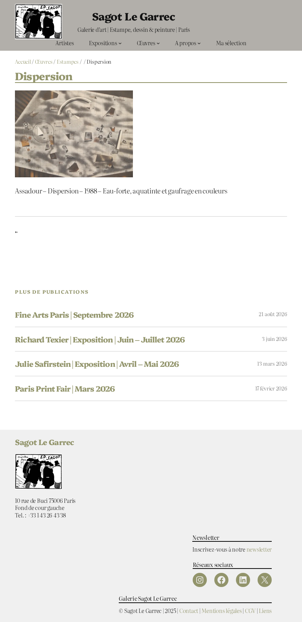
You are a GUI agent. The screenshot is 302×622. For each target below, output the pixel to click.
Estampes (68, 61)
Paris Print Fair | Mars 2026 (65, 388)
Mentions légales (221, 610)
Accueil (23, 61)
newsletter (259, 549)
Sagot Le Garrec (133, 16)
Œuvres (44, 61)
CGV (250, 610)
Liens (265, 610)
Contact (188, 610)
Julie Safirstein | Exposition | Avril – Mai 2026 (97, 363)
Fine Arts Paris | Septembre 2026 (74, 314)
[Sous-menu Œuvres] (158, 43)
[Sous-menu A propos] (199, 43)
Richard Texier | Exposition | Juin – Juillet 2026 (100, 339)
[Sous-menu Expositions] (120, 43)
